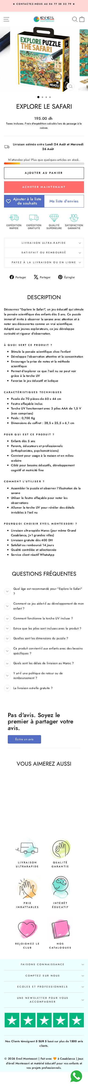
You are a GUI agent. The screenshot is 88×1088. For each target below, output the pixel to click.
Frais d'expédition (35, 123)
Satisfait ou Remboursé (44, 252)
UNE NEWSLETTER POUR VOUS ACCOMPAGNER (43, 999)
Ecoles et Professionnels (42, 986)
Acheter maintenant (44, 187)
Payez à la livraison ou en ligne (44, 262)
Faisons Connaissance (43, 964)
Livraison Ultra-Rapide (44, 243)
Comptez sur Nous (43, 975)
